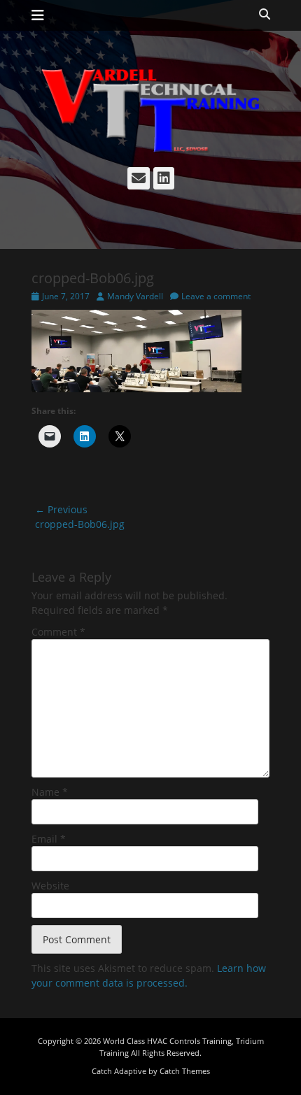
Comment (58, 631)
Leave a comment (216, 296)
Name (49, 792)
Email (48, 838)
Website (50, 885)
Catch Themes (185, 1071)
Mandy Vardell (135, 296)
